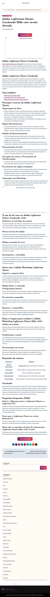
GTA (4, 526)
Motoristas (6, 543)
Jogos (4, 537)
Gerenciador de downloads (10, 523)
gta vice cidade (7, 530)
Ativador (5, 495)
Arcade (5, 492)
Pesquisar (6, 463)
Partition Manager (7, 550)
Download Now (25, 35)
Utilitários (5, 574)
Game (4, 519)
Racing (5, 557)
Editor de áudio (7, 509)
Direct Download (25, 439)
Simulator (5, 567)
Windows (5, 578)
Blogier (33, 595)
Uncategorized (7, 571)
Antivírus (5, 482)
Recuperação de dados (9, 561)
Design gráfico (7, 499)
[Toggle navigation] (3, 3)
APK (4, 485)
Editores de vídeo (7, 513)
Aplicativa (5, 489)
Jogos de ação (7, 540)
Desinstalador (6, 502)
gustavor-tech (9, 29)
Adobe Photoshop (7, 478)
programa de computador (9, 554)
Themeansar (40, 595)
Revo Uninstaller (7, 564)
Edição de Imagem (7, 15)
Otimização (6, 547)
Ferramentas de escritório (9, 516)
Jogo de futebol (7, 533)
